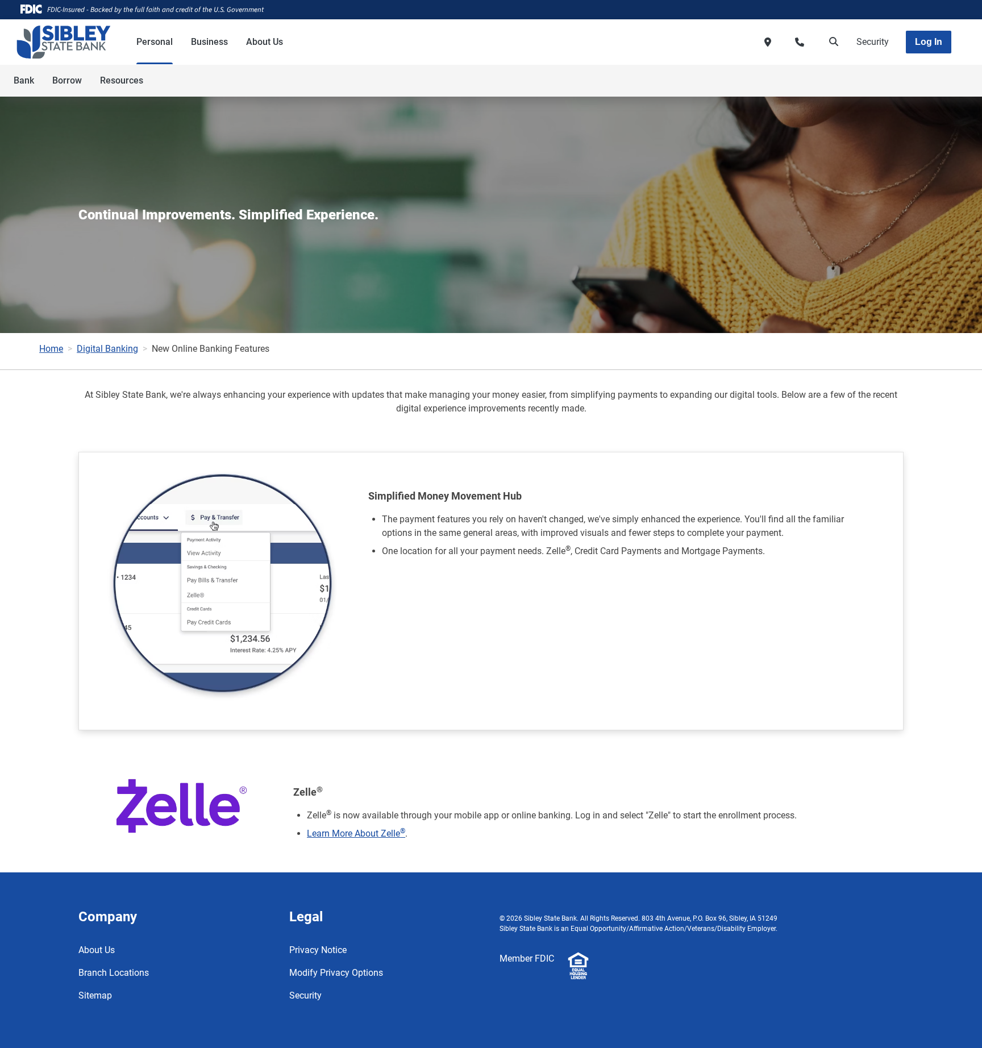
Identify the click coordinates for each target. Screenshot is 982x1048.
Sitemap (95, 995)
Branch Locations (113, 972)
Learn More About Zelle (356, 833)
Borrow (67, 80)
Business (209, 41)
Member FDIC (527, 958)
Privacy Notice (318, 950)
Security (872, 41)
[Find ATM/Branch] (768, 42)
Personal (154, 41)
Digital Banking (107, 348)
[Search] (831, 42)
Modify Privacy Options (336, 972)
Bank (24, 80)
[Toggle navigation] (892, 74)
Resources (121, 80)
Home (51, 348)
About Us (264, 41)
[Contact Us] (799, 42)
